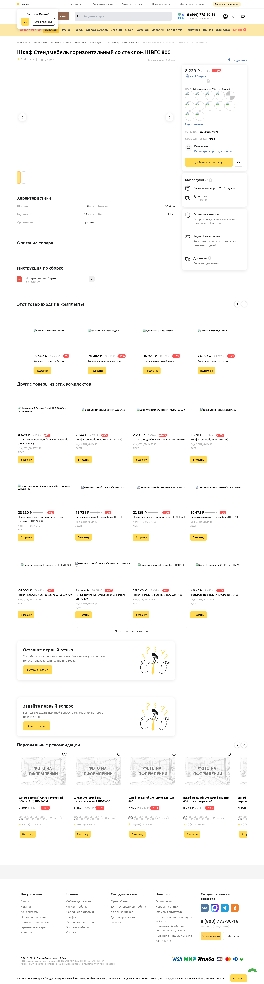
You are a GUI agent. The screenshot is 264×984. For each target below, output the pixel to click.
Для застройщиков (123, 917)
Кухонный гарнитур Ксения (49, 360)
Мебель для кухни (78, 901)
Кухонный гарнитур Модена (104, 360)
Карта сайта (163, 940)
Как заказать (77, 4)
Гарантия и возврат (132, 4)
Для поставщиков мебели (128, 906)
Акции (237, 30)
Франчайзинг (120, 901)
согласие (186, 978)
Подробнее (42, 370)
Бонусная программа (227, 4)
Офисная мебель (77, 927)
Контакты (27, 932)
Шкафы (71, 917)
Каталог (26, 906)
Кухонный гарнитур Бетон (213, 360)
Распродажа (27, 30)
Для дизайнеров (122, 911)
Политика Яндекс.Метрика (174, 935)
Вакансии (117, 922)
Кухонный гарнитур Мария (158, 360)
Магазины (233, 935)
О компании (164, 901)
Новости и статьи (161, 4)
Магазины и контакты (192, 4)
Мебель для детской (80, 922)
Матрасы (71, 932)
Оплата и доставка (102, 4)
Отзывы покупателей (170, 911)
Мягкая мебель (76, 906)
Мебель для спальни (80, 911)
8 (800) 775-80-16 (201, 14)
